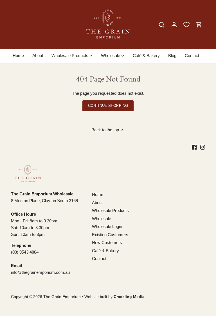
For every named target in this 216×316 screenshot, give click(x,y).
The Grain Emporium (62, 297)
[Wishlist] (186, 24)
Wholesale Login (107, 226)
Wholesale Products (110, 210)
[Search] (162, 24)
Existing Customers (110, 234)
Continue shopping (108, 105)
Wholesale (101, 218)
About (97, 202)
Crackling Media (129, 297)
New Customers (107, 242)
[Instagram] (202, 147)
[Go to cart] (198, 24)
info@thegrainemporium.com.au (40, 272)
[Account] (174, 24)
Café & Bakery (105, 250)
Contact (99, 258)
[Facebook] (194, 147)
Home (97, 194)
